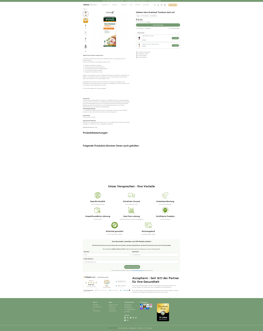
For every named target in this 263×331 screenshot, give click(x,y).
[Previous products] (175, 33)
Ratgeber (146, 5)
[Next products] (178, 33)
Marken (114, 5)
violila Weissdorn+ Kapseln (148, 36)
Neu (131, 5)
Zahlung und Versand (113, 305)
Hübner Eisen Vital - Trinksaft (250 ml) (150, 44)
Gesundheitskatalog (97, 307)
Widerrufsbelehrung (133, 328)
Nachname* (135, 252)
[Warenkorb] (165, 5)
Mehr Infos (126, 290)
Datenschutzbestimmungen (137, 270)
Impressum (150, 328)
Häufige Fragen (112, 307)
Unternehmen (96, 305)
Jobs (94, 309)
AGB (145, 328)
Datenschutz (140, 328)
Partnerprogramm (96, 311)
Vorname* (86, 252)
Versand (148, 22)
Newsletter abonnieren (132, 267)
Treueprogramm (112, 309)
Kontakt (138, 5)
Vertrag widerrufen (113, 311)
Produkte (105, 5)
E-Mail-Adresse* (88, 259)
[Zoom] (109, 31)
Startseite (85, 9)
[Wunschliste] (161, 5)
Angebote (124, 5)
